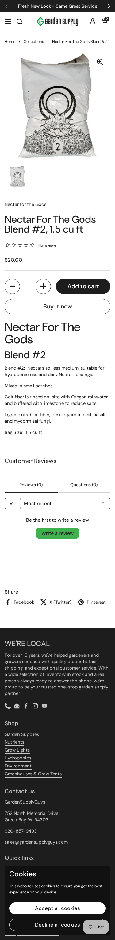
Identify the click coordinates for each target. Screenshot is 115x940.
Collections (34, 41)
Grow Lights (17, 750)
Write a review (57, 533)
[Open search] (19, 21)
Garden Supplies (22, 734)
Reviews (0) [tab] (31, 484)
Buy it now (57, 306)
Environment (18, 766)
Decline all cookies (57, 924)
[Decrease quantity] (12, 286)
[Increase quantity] (43, 286)
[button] (104, 21)
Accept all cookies (57, 908)
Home (10, 41)
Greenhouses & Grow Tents (33, 774)
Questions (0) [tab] (84, 484)
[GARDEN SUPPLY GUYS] (57, 21)
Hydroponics (18, 758)
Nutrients (14, 742)
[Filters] (11, 503)
